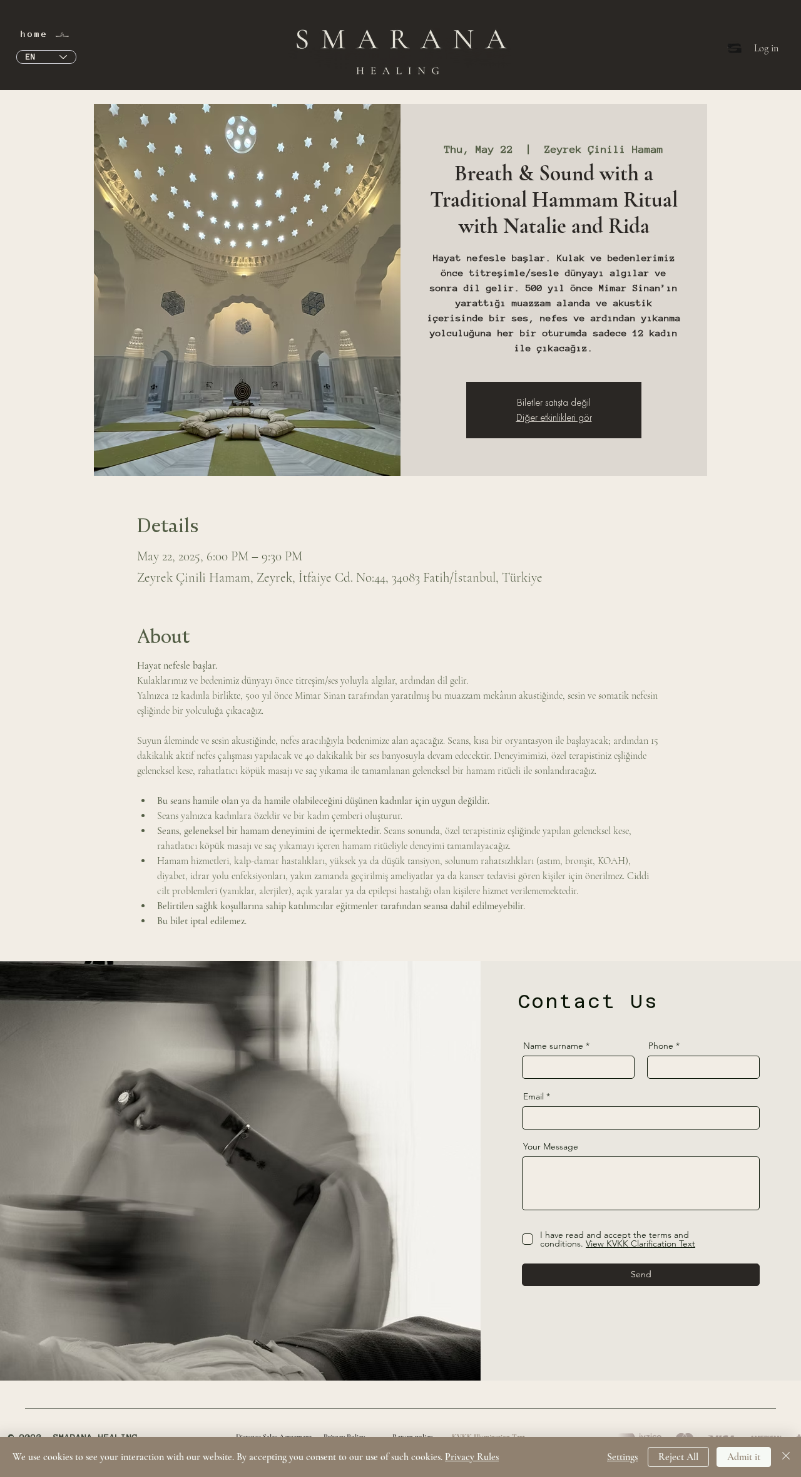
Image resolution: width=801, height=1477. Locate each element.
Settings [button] (622, 1457)
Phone (660, 1045)
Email (533, 1096)
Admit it (743, 1457)
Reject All (678, 1457)
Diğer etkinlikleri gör (554, 417)
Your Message (550, 1146)
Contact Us (588, 1001)
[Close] (785, 1457)
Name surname (553, 1045)
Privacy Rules (472, 1457)
